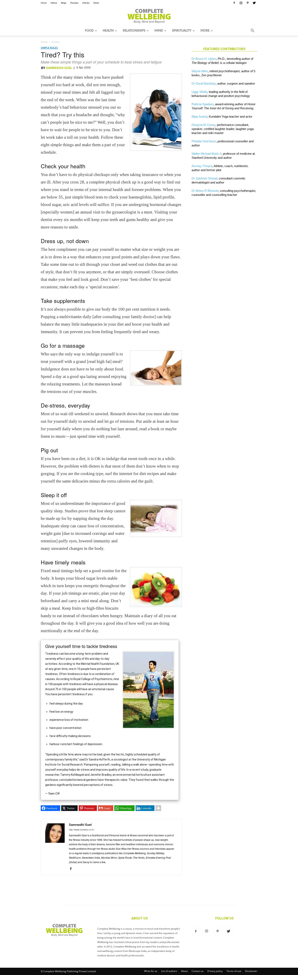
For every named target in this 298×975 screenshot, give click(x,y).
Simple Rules (49, 47)
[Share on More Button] (158, 808)
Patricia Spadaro (202, 104)
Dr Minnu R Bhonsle (205, 190)
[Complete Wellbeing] (149, 16)
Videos (53, 2)
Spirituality (181, 30)
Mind (158, 30)
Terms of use (233, 971)
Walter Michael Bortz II (206, 153)
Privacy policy (215, 971)
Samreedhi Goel (59, 68)
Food (89, 30)
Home (44, 2)
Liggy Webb (199, 91)
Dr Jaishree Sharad (204, 178)
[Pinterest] (247, 3)
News (96, 2)
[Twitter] (254, 3)
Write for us (150, 971)
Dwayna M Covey (203, 125)
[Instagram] (241, 3)
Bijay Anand (199, 116)
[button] (252, 31)
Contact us (198, 971)
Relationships (134, 30)
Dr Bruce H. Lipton (204, 58)
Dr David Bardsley (204, 83)
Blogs (63, 2)
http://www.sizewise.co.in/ (81, 829)
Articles (86, 2)
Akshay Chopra (202, 166)
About (184, 971)
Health (108, 30)
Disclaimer (251, 971)
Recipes (74, 2)
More (205, 30)
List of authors (169, 971)
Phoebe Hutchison (204, 141)
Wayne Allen (200, 71)
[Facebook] (234, 3)
